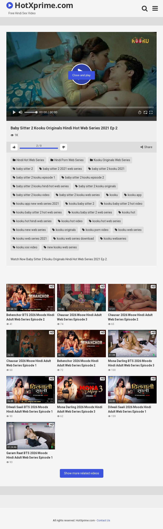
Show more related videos (81, 473)
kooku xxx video (26, 247)
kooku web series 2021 (31, 238)
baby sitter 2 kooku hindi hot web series (42, 186)
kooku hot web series (106, 221)
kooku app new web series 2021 (37, 203)
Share (148, 147)
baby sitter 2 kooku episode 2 (84, 177)
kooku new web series (31, 230)
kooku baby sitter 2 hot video (123, 203)
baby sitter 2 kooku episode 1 (35, 177)
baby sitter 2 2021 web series (62, 168)
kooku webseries (114, 238)
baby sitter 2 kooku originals (97, 186)
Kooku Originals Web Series (111, 160)
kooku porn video (96, 230)
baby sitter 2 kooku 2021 (108, 168)
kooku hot (128, 212)
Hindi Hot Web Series (30, 160)
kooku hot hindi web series (34, 221)
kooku (113, 195)
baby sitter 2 (24, 168)
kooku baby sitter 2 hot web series (39, 212)
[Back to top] (149, 516)
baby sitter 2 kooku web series (79, 195)
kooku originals (65, 230)
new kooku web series (62, 247)
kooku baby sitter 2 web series (91, 212)
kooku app (134, 195)
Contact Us (103, 520)
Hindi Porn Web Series (69, 160)
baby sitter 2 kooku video (32, 195)
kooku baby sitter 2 (81, 203)
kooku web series (130, 230)
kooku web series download (75, 238)
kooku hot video (72, 221)
